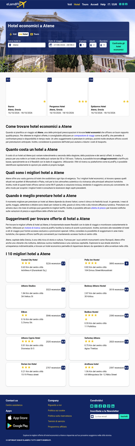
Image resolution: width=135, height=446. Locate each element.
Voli (70, 4)
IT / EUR (112, 4)
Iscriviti (124, 416)
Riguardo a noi (55, 405)
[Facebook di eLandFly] (126, 4)
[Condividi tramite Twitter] (104, 407)
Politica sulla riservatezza (60, 416)
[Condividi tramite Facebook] (100, 407)
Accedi (94, 4)
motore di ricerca (32, 228)
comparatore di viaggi (84, 135)
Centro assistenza (14, 405)
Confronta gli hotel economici (118, 46)
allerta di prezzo (98, 208)
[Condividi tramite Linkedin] (112, 407)
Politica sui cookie (56, 410)
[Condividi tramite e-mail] (91, 407)
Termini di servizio (56, 421)
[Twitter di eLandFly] (120, 4)
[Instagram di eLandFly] (123, 4)
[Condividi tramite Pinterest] (108, 407)
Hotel (77, 4)
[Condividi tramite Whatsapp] (96, 407)
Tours (85, 4)
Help (103, 4)
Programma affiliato (57, 426)
